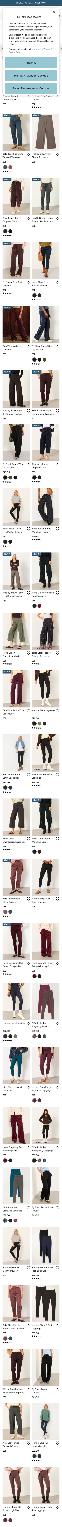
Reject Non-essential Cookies (31, 88)
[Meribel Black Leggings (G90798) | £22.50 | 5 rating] (45, 728)
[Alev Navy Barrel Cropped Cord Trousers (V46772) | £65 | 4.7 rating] (45, 481)
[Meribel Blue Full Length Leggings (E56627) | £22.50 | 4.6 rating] (45, 1460)
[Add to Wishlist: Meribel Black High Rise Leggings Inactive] (57, 899)
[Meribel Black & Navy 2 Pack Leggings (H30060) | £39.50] (45, 1246)
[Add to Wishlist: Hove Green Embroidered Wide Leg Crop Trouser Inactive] (28, 653)
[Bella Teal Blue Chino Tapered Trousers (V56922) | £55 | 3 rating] (16, 171)
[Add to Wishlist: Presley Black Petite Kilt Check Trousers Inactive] (28, 411)
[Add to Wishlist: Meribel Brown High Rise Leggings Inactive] (57, 1507)
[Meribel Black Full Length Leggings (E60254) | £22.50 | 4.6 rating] (16, 792)
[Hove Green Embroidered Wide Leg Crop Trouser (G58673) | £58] (16, 631)
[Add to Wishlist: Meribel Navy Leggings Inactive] (28, 1023)
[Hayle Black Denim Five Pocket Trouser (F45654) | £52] (16, 507)
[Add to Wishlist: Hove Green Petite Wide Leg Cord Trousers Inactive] (57, 839)
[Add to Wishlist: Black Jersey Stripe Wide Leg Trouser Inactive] (57, 529)
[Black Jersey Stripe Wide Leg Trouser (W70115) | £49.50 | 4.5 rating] (45, 539)
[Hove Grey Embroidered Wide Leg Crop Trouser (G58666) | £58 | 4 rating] (16, 849)
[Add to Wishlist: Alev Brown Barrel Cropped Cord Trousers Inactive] (28, 218)
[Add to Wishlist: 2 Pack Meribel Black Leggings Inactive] (57, 775)
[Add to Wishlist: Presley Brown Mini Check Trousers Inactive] (57, 154)
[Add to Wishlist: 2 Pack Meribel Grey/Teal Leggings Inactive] (28, 1208)
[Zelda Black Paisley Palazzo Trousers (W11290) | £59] (45, 631)
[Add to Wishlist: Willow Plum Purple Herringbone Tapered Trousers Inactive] (28, 1389)
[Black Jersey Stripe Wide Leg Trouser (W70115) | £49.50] (45, 507)
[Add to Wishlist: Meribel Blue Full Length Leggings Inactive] (57, 1443)
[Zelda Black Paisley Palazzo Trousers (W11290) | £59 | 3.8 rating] (45, 663)
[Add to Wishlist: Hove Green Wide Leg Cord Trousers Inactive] (57, 593)
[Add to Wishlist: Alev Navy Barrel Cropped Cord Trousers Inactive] (57, 464)
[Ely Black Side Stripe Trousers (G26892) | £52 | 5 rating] (45, 107)
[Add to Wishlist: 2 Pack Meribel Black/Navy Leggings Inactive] (57, 1147)
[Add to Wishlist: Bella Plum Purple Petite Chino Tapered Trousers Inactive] (28, 1325)
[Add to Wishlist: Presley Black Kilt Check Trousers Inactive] (28, 96)
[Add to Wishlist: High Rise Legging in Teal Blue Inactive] (28, 1087)
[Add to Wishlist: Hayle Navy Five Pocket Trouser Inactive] (57, 282)
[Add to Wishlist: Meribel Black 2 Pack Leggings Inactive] (57, 1325)
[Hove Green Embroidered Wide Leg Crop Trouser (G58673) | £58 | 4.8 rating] (16, 663)
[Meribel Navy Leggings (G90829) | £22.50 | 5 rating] (16, 1040)
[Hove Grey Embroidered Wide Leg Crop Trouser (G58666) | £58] (16, 817)
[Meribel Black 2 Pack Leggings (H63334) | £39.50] (45, 1303)
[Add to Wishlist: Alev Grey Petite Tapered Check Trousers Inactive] (28, 1443)
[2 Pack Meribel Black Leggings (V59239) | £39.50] (45, 753)
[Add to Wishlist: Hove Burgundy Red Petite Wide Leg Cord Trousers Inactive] (57, 963)
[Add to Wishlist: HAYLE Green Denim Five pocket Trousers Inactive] (57, 218)
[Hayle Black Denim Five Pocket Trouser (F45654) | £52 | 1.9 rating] (16, 546)
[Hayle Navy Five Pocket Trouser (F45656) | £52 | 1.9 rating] (45, 299)
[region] (31, 52)
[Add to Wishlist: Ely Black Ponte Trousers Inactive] (57, 1389)
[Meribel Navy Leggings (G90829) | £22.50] (16, 1001)
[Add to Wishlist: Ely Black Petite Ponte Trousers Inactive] (57, 1208)
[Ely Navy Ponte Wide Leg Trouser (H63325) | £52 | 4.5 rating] (45, 364)
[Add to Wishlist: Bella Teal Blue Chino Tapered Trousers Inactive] (28, 154)
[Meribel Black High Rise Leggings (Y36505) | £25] (45, 877)
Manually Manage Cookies (31, 75)
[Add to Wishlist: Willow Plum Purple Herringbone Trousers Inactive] (57, 411)
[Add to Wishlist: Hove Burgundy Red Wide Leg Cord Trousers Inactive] (28, 1147)
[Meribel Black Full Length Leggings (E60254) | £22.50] (16, 753)
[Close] (53, 11)
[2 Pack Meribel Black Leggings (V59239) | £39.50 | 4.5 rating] (45, 785)
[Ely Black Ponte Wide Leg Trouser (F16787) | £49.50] (16, 442)
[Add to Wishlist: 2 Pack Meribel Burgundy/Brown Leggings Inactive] (57, 1023)
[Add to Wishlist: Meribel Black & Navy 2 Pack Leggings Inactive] (57, 1268)
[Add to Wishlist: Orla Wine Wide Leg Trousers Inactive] (28, 346)
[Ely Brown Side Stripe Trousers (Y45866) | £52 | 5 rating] (16, 293)
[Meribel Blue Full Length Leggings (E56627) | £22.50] (45, 1421)
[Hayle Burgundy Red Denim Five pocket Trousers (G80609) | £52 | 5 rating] (16, 974)
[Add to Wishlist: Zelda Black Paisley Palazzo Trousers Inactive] (57, 653)
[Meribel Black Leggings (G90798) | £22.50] (45, 688)
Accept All (31, 63)
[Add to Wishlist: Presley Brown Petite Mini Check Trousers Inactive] (28, 593)
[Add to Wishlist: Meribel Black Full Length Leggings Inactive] (28, 775)
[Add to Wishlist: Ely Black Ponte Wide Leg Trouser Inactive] (28, 464)
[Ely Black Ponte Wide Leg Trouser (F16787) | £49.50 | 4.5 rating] (16, 482)
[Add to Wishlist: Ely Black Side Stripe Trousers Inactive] (57, 96)
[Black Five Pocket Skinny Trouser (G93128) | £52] (16, 1246)
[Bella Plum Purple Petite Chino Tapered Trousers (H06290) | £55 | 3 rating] (16, 1342)
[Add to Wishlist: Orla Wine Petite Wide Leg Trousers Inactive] (28, 711)
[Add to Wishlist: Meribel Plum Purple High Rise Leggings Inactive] (57, 1087)
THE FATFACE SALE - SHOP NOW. (31, 3)
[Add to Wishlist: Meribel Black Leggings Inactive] (57, 711)
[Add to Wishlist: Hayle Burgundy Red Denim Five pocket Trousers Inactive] (28, 963)
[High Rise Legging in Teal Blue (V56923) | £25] (16, 1065)
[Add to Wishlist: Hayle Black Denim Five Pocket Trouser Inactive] (28, 529)
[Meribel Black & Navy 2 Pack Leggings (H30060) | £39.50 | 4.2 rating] (45, 1278)
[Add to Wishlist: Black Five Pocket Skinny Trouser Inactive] (28, 1268)
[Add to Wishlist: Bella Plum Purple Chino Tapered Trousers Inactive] (28, 899)
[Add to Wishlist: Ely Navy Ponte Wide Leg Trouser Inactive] (57, 346)
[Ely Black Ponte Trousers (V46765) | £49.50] (45, 1367)
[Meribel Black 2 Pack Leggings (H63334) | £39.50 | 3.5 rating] (45, 1336)
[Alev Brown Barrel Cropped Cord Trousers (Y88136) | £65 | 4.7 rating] (16, 235)
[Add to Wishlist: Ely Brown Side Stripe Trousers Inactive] (28, 282)
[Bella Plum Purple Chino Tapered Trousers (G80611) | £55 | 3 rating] (16, 916)
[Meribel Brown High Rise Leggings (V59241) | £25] (45, 1485)
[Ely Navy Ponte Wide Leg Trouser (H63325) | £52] (45, 324)
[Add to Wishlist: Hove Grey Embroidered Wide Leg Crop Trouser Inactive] (28, 839)
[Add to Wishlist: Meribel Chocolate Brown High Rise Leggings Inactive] (28, 1507)
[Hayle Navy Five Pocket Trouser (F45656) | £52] (45, 260)
